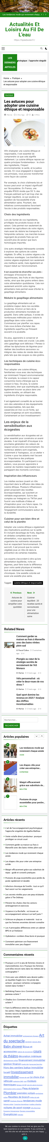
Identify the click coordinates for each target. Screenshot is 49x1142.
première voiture (26, 1093)
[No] (45, 1132)
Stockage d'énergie (16, 1101)
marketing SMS (18, 1081)
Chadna (8, 999)
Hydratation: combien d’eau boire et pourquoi (25, 936)
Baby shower (13, 1046)
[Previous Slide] (42, 15)
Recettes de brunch (19, 1097)
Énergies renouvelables (27, 1111)
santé (7, 1100)
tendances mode (32, 1100)
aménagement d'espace (31, 1036)
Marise (9, 114)
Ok (25, 1138)
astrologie (28, 1042)
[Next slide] (45, 15)
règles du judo (34, 1097)
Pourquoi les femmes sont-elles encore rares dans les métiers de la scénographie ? (25, 969)
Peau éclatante (30, 1088)
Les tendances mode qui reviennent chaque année (22, 15)
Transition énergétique (21, 1104)
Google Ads (25, 1064)
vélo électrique (36, 1108)
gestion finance (12, 1063)
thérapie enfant (8, 1104)
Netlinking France (13, 991)
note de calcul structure (34, 1085)
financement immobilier (32, 1060)
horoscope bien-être (35, 1064)
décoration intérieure (30, 1056)
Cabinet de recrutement (25, 1052)
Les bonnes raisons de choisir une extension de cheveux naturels (24, 1014)
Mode (22, 755)
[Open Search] (41, 48)
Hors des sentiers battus (17, 1067)
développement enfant (11, 1060)
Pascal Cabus (23, 650)
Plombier (10, 1093)
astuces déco (36, 1042)
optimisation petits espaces (13, 1089)
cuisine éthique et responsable (28, 583)
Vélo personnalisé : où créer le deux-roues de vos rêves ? (30, 681)
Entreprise (24, 772)
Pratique (9, 95)
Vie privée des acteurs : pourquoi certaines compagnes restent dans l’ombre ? (23, 983)
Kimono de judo (24, 1077)
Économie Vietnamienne (11, 1111)
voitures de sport (13, 1107)
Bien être (23, 789)
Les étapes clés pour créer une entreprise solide (30, 768)
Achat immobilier (13, 1035)
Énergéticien (10, 1114)
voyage (26, 1107)
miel (25, 1081)
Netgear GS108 (21, 1085)
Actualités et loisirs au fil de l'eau (24, 29)
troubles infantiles (35, 1104)
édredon (20, 1115)
